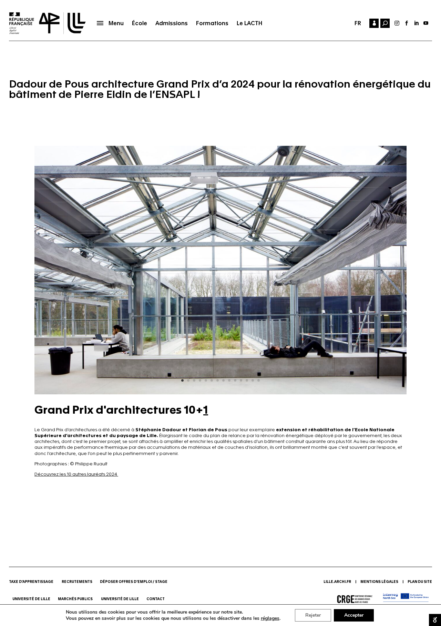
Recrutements (77, 582)
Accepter (353, 615)
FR (358, 23)
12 (247, 380)
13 (253, 380)
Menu (116, 23)
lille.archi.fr (337, 582)
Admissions (171, 23)
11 (241, 380)
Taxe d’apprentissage (31, 582)
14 (258, 380)
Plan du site (420, 582)
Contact (155, 599)
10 (235, 380)
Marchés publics (75, 599)
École (139, 23)
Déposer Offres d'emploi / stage (133, 582)
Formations (212, 23)
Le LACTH (249, 23)
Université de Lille (31, 599)
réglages (270, 618)
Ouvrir (435, 620)
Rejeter (313, 615)
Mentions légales (379, 582)
